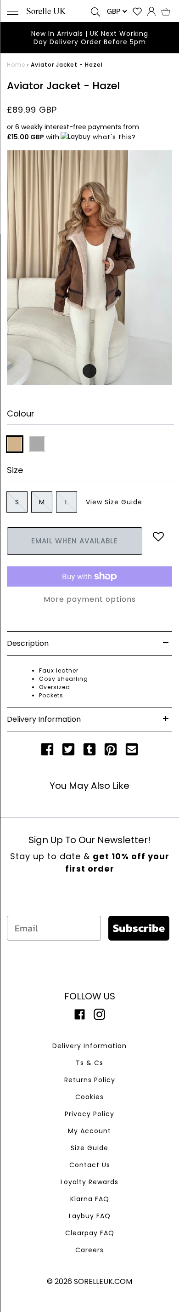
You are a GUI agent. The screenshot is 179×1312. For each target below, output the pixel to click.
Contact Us (89, 1164)
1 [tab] (89, 371)
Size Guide (89, 1147)
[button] (165, 11)
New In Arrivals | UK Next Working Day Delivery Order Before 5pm (89, 37)
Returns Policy (89, 1079)
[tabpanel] (89, 267)
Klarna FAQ (89, 1199)
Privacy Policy (89, 1113)
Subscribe (139, 928)
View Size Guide (114, 502)
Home (16, 64)
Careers (89, 1250)
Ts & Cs (89, 1062)
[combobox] (116, 11)
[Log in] (151, 11)
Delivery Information (89, 1045)
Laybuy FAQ (90, 1216)
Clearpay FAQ (89, 1233)
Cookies (89, 1096)
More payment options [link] (90, 599)
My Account (89, 1130)
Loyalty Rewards (89, 1182)
